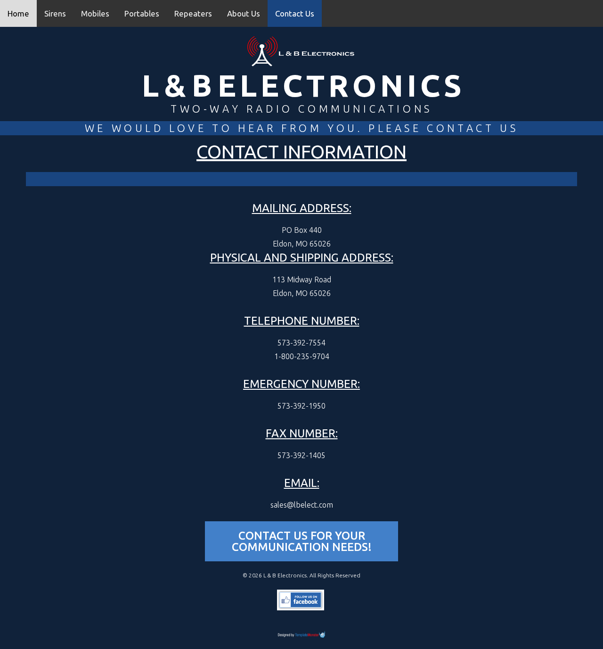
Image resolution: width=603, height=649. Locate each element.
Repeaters (193, 13)
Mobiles (95, 13)
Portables (141, 13)
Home (18, 13)
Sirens (55, 13)
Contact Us (294, 13)
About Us (243, 13)
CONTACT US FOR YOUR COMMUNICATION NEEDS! (302, 541)
